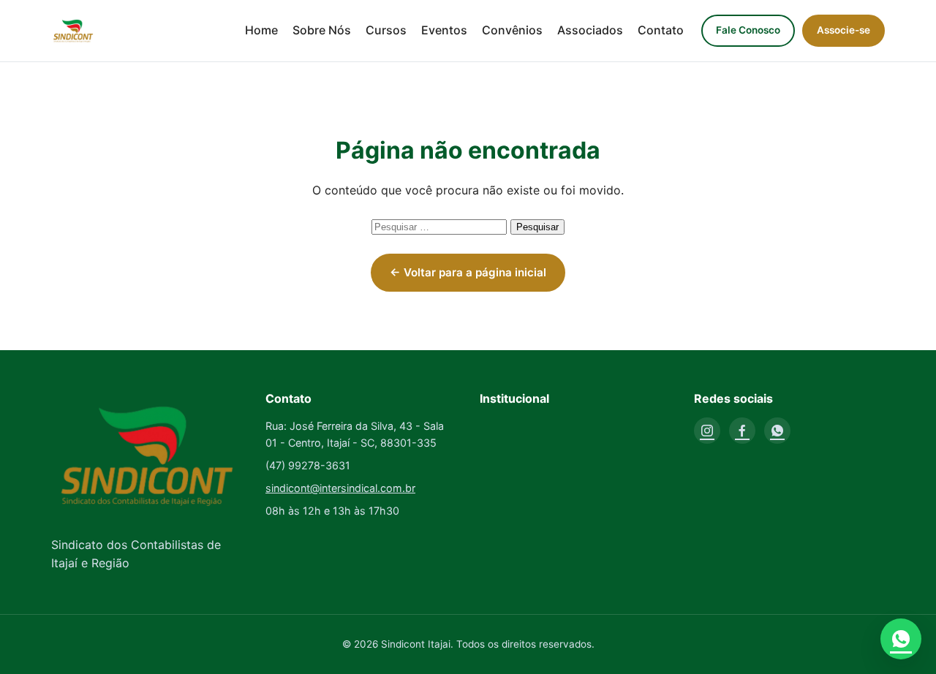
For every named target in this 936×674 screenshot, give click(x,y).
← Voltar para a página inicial (468, 272)
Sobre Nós (321, 30)
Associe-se (843, 30)
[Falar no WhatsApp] (900, 638)
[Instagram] (707, 430)
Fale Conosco (748, 30)
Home (261, 30)
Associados (590, 30)
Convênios (512, 30)
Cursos (386, 30)
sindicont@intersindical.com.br (340, 488)
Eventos (444, 30)
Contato (661, 30)
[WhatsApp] (777, 430)
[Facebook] (742, 430)
